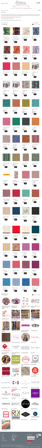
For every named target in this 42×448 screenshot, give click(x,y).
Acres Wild (16, 216)
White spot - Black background (34, 217)
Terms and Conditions (38, 446)
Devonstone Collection (35, 387)
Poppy (15, 55)
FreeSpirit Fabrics (24, 398)
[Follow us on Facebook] (14, 439)
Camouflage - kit (25, 163)
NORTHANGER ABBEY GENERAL (35, 181)
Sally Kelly (23, 342)
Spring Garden (26, 180)
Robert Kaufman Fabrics (15, 419)
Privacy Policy (32, 446)
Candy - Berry (26, 270)
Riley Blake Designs (34, 408)
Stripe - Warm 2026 (35, 144)
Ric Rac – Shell (6, 252)
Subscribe (29, 441)
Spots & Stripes (4, 429)
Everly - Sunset (16, 270)
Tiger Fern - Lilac (6, 127)
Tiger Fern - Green (16, 127)
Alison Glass (33, 352)
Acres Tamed (6, 216)
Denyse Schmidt (4, 364)
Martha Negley (33, 364)
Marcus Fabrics (14, 408)
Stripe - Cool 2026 (6, 163)
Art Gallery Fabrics (34, 330)
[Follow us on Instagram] (12, 439)
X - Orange (34, 127)
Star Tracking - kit (35, 163)
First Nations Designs (5, 342)
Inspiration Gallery (26, 8)
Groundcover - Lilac (6, 144)
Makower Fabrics (5, 408)
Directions (17, 8)
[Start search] (28, 6)
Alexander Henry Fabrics (6, 387)
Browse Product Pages (4, 293)
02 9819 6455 (5, 3)
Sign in (31, 8)
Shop (11, 8)
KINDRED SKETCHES (5, 318)
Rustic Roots (35, 199)
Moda (22, 408)
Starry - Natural (7, 235)
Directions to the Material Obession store (23, 446)
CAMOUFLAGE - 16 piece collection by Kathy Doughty (6, 307)
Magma (5, 55)
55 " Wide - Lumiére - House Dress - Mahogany (16, 38)
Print (40, 10)
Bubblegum (25, 55)
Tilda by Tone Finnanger (15, 342)
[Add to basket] (6, 42)
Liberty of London (34, 398)
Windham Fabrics (34, 419)
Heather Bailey (33, 342)
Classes (14, 8)
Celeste (34, 55)
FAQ (16, 446)
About (21, 8)
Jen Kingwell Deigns (24, 352)
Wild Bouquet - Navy (35, 90)
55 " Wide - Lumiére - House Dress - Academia (6, 38)
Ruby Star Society (24, 419)
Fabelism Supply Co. (5, 398)
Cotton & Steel (14, 387)
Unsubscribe (29, 442)
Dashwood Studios (24, 387)
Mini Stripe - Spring (16, 163)
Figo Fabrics (13, 398)
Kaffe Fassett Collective (15, 330)
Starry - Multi (26, 235)
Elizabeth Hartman (14, 364)
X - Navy (23, 127)
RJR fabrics (4, 419)
